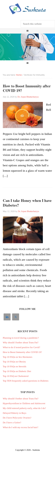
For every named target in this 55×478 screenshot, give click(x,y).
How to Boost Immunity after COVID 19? (27, 88)
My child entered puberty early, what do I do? (24, 408)
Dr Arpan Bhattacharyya (27, 9)
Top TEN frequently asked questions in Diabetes (25, 381)
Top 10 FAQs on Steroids (14, 366)
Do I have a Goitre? (12, 422)
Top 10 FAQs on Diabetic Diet (17, 371)
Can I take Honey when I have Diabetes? (27, 203)
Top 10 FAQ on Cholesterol (16, 376)
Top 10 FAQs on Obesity (14, 361)
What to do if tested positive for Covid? (21, 347)
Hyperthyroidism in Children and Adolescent (24, 403)
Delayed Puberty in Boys (14, 413)
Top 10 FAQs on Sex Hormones (17, 357)
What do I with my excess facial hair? (20, 427)
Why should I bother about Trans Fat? (20, 342)
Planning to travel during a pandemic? (21, 338)
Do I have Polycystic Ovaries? (17, 417)
